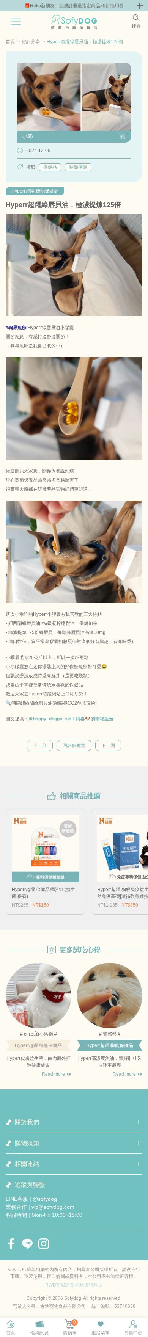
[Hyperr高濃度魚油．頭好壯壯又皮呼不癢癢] (110, 995)
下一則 (108, 745)
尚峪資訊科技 (88, 1285)
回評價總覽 (74, 745)
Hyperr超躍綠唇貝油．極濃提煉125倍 (85, 41)
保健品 (50, 167)
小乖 (27, 136)
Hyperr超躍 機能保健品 (34, 191)
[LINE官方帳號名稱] (27, 1243)
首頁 (10, 41)
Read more (53, 1074)
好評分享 (31, 41)
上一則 (40, 745)
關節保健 (78, 167)
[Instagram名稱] (43, 1243)
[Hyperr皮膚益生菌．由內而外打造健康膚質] (38, 995)
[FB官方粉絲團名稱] (11, 1243)
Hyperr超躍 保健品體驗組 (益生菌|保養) (43, 893)
